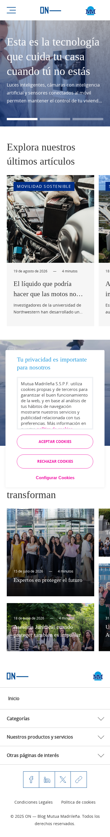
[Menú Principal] (11, 10)
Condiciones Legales (33, 802)
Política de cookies (78, 802)
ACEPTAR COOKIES (55, 441)
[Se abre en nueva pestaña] (98, 676)
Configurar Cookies (55, 477)
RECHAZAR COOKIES (55, 461)
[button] (22, 119)
